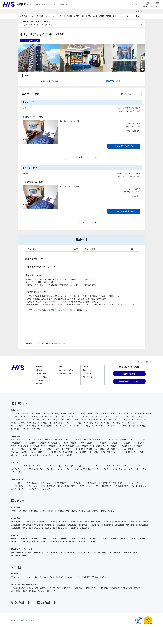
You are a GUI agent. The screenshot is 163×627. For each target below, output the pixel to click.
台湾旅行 (63, 414)
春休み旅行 (15, 577)
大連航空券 (87, 440)
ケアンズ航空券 (106, 452)
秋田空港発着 (84, 522)
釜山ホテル (63, 466)
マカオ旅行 (80, 414)
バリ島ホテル (49, 469)
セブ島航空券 (15, 443)
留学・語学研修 (134, 588)
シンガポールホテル (95, 466)
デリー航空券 (112, 443)
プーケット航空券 (112, 440)
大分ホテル (73, 542)
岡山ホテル (15, 542)
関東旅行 (51, 511)
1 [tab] (79, 70)
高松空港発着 (83, 525)
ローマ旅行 (116, 417)
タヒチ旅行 (116, 423)
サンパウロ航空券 (46, 449)
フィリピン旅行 (135, 414)
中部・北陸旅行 (71, 511)
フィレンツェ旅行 (17, 420)
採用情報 (39, 383)
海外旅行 (17, 403)
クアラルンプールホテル (125, 466)
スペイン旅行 (97, 420)
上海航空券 (68, 440)
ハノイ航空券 (41, 443)
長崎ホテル (54, 542)
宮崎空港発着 (38, 528)
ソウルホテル (52, 466)
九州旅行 (111, 511)
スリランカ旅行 (82, 417)
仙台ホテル (45, 539)
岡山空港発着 (71, 525)
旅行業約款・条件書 (66, 370)
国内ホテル (15, 535)
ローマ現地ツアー (45, 489)
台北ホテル (72, 466)
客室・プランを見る (49, 81)
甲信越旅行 (60, 511)
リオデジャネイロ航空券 (62, 449)
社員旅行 (43, 588)
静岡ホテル (74, 539)
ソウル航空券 (15, 440)
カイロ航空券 (68, 455)
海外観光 (87, 577)
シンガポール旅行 (100, 414)
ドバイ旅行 (133, 426)
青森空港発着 (73, 522)
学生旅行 (78, 577)
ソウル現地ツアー (119, 483)
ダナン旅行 (36, 417)
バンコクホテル (109, 466)
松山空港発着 (94, 525)
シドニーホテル (140, 469)
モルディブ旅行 (127, 423)
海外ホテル (15, 462)
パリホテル (105, 469)
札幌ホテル (36, 539)
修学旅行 (124, 588)
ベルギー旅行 (86, 420)
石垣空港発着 (73, 528)
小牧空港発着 (132, 522)
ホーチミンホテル (141, 466)
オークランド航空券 (43, 455)
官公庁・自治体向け (29, 591)
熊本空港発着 (27, 528)
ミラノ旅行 (125, 417)
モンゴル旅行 (94, 417)
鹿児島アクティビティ (18, 556)
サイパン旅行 (35, 414)
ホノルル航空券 (137, 443)
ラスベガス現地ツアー (121, 486)
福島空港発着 (107, 522)
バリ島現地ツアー (63, 483)
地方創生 (41, 591)
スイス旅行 (61, 420)
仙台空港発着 (95, 522)
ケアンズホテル (16, 472)
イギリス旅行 (41, 420)
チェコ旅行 (131, 420)
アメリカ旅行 (139, 423)
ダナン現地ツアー (34, 486)
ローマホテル (128, 469)
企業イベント (68, 588)
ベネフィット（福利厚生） (100, 588)
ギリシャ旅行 (141, 420)
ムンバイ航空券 (124, 443)
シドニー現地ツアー (86, 486)
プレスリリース (41, 373)
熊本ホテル (63, 542)
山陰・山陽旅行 (92, 511)
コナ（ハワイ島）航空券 (19, 446)
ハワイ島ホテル (29, 466)
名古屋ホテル (104, 539)
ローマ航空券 (99, 449)
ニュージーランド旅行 (74, 423)
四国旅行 (103, 511)
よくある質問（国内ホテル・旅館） (59, 310)
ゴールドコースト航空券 (122, 452)
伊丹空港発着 (38, 525)
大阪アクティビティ (115, 553)
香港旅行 (71, 414)
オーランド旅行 (75, 426)
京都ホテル (115, 539)
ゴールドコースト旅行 (56, 423)
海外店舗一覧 (21, 602)
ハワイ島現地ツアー (33, 483)
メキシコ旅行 (122, 426)
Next (143, 58)
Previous (20, 58)
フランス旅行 (30, 420)
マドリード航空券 (50, 452)
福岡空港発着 (119, 525)
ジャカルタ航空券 (100, 443)
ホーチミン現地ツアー (18, 486)
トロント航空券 (32, 449)
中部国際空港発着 (120, 522)
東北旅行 (43, 511)
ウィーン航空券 (81, 452)
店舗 (136, 4)
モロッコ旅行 (36, 429)
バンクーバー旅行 (98, 426)
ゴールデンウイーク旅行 (29, 577)
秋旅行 (51, 577)
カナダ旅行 (86, 426)
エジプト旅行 (15, 429)
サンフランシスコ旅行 (45, 426)
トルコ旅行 (142, 426)
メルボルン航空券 (28, 455)
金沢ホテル (94, 539)
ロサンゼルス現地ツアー (104, 486)
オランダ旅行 (108, 420)
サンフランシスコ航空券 (65, 446)
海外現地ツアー (17, 479)
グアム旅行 (24, 414)
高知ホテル (34, 542)
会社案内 (39, 370)
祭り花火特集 (104, 577)
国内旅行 (17, 500)
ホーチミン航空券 (28, 443)
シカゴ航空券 (123, 446)
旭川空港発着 (51, 522)
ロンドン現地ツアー (18, 489)
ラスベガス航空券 (82, 446)
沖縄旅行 (14, 511)
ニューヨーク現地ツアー (139, 486)
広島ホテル (25, 542)
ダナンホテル (27, 469)
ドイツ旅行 (52, 420)
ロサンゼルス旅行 (17, 426)
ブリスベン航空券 (139, 452)
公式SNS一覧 (87, 377)
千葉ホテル (55, 539)
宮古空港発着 (84, 528)
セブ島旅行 (147, 414)
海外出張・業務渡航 (18, 588)
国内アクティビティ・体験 (21, 549)
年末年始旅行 (60, 577)
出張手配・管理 (32, 588)
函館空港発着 (62, 522)
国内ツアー (15, 507)
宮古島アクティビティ (51, 553)
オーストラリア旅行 (18, 423)
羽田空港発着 (15, 522)
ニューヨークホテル (63, 469)
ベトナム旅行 (25, 417)
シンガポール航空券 (127, 440)
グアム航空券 (34, 446)
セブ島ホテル (38, 469)
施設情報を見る (113, 81)
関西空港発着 (27, 525)
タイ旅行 (111, 414)
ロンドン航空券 (78, 449)
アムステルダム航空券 (66, 452)
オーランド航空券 (136, 446)
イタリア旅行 (105, 417)
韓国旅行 (54, 414)
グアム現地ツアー (49, 483)
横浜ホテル (65, 539)
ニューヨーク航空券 (109, 446)
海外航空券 (15, 436)
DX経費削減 (115, 588)
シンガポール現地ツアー (135, 483)
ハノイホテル (15, 469)
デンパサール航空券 (85, 443)
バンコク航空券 (98, 440)
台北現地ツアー (106, 483)
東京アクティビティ (84, 553)
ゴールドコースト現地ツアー (68, 486)
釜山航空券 (26, 440)
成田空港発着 (27, 522)
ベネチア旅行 (136, 417)
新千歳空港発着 (39, 522)
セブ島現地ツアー (92, 483)
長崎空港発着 (143, 525)
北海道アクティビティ (67, 553)
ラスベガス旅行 (30, 426)
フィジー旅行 (88, 423)
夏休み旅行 (43, 577)
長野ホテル (84, 539)
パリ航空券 (89, 449)
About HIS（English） (43, 380)
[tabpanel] (39, 58)
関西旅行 (82, 511)
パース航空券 (15, 455)
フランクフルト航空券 (125, 449)
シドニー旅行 (31, 423)
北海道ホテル (25, 539)
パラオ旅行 (45, 414)
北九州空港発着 (131, 525)
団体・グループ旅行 (55, 588)
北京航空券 (77, 440)
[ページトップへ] (150, 361)
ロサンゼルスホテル (79, 469)
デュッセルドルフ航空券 (19, 452)
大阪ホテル (124, 539)
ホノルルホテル (16, 466)
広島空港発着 (60, 525)
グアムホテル (41, 466)
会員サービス (147, 6)
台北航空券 (48, 440)
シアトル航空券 (95, 446)
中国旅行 (89, 414)
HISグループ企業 (41, 377)
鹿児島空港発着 (50, 528)
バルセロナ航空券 (36, 452)
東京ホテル (15, 539)
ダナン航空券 (52, 443)
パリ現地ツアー (32, 489)
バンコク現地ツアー (77, 483)
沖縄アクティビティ (18, 553)
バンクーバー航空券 (18, 449)
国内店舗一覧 (47, 602)
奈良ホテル (144, 539)
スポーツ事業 (15, 591)
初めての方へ (87, 370)
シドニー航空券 (93, 452)
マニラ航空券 (140, 440)
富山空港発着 (15, 525)
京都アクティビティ (99, 553)
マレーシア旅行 (60, 417)
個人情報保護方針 (65, 373)
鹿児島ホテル (83, 542)
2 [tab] (81, 70)
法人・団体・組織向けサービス (23, 584)
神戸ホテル (134, 539)
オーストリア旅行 (73, 420)
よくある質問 (87, 373)
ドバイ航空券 (57, 455)
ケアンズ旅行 (42, 423)
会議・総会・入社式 (82, 588)
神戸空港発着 (49, 525)
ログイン (139, 11)
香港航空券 (58, 440)
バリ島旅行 (15, 417)
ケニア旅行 (26, 429)
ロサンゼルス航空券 (48, 446)
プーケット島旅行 (122, 414)
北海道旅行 (34, 511)
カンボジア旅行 (47, 417)
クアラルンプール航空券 (67, 443)
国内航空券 (15, 518)
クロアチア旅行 (120, 420)
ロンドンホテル (116, 469)
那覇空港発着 (62, 528)
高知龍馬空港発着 (107, 525)
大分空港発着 (15, 528)
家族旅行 (70, 577)
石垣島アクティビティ (34, 553)
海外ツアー (15, 410)
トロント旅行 (111, 426)
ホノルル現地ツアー (18, 483)
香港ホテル (82, 466)
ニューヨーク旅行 (61, 426)
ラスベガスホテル (94, 469)
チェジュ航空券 (37, 440)
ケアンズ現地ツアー (49, 486)
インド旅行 (71, 417)
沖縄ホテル (94, 542)
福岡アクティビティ (130, 553)
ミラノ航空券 (111, 449)
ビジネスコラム (51, 591)
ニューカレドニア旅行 (102, 423)
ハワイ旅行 (15, 414)
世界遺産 (95, 577)
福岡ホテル (44, 542)
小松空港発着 (143, 522)
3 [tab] (83, 70)
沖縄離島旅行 (24, 511)
